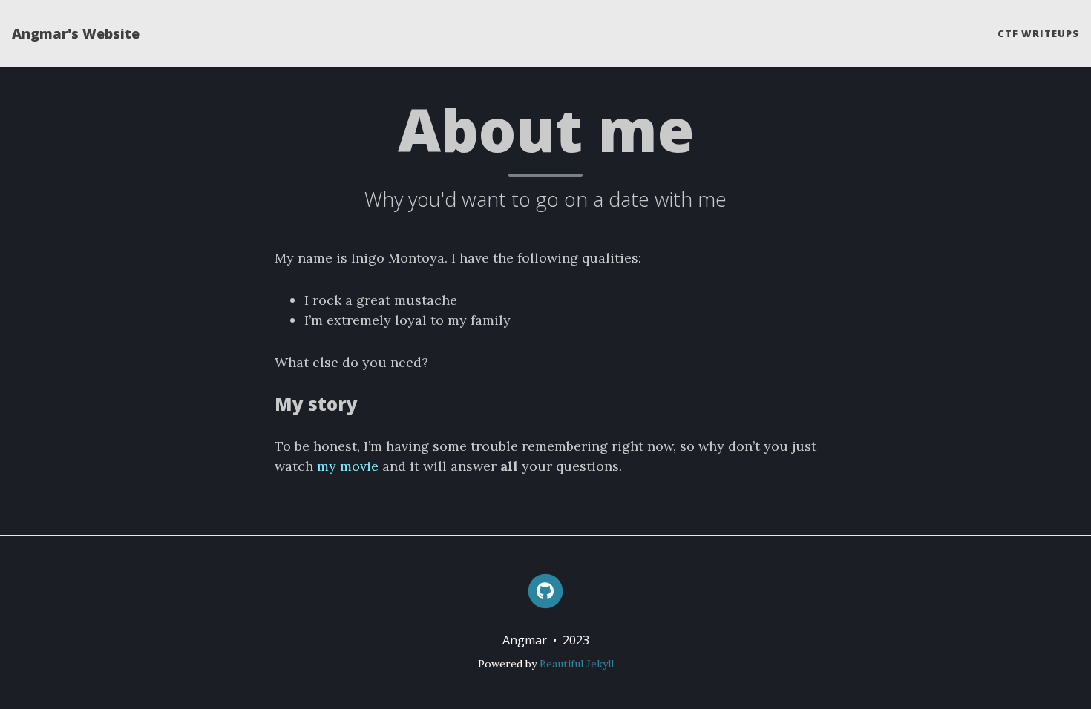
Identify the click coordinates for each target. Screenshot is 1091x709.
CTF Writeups (1038, 33)
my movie (348, 466)
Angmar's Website (76, 33)
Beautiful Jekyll (577, 663)
